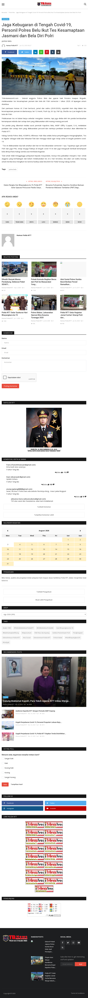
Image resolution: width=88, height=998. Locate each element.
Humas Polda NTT (12, 45)
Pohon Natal (58, 638)
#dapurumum (26, 633)
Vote (5, 784)
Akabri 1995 (7, 628)
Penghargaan (78, 633)
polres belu (12, 169)
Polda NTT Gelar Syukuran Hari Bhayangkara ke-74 (15, 313)
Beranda (4, 12)
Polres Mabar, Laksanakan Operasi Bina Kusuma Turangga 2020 (42, 315)
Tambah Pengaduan (44, 592)
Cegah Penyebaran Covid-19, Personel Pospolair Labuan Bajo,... (39, 722)
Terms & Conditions (78, 993)
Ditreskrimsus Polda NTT (11, 638)
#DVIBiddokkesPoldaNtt (45, 628)
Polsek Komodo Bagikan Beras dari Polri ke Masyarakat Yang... (43, 281)
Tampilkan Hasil (17, 784)
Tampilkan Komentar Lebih (44, 515)
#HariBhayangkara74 (72, 638)
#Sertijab (6, 642)
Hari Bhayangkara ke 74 (64, 628)
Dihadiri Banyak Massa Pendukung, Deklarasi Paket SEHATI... (13, 281)
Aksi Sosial (26, 638)
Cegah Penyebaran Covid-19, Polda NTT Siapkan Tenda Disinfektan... (41, 734)
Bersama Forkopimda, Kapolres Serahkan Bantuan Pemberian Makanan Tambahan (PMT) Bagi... (65, 186)
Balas (58, 472)
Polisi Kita (12, 12)
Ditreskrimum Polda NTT (42, 638)
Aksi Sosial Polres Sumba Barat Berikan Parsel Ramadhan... (70, 281)
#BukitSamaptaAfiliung (11, 633)
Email (4, 348)
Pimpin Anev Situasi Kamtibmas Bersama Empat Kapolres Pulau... (50, 962)
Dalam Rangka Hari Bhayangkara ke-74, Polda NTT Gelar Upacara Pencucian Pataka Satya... (23, 186)
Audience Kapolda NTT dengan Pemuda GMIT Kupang (35, 711)
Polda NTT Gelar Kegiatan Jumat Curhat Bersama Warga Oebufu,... (50, 977)
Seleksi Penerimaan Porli (61, 633)
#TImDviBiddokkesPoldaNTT (24, 628)
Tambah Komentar (44, 507)
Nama (4, 338)
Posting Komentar (10, 386)
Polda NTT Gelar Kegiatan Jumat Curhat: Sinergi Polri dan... (71, 315)
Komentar (7, 333)
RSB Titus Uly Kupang (42, 633)
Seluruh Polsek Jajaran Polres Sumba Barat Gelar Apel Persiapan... (50, 947)
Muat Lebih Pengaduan (44, 600)
